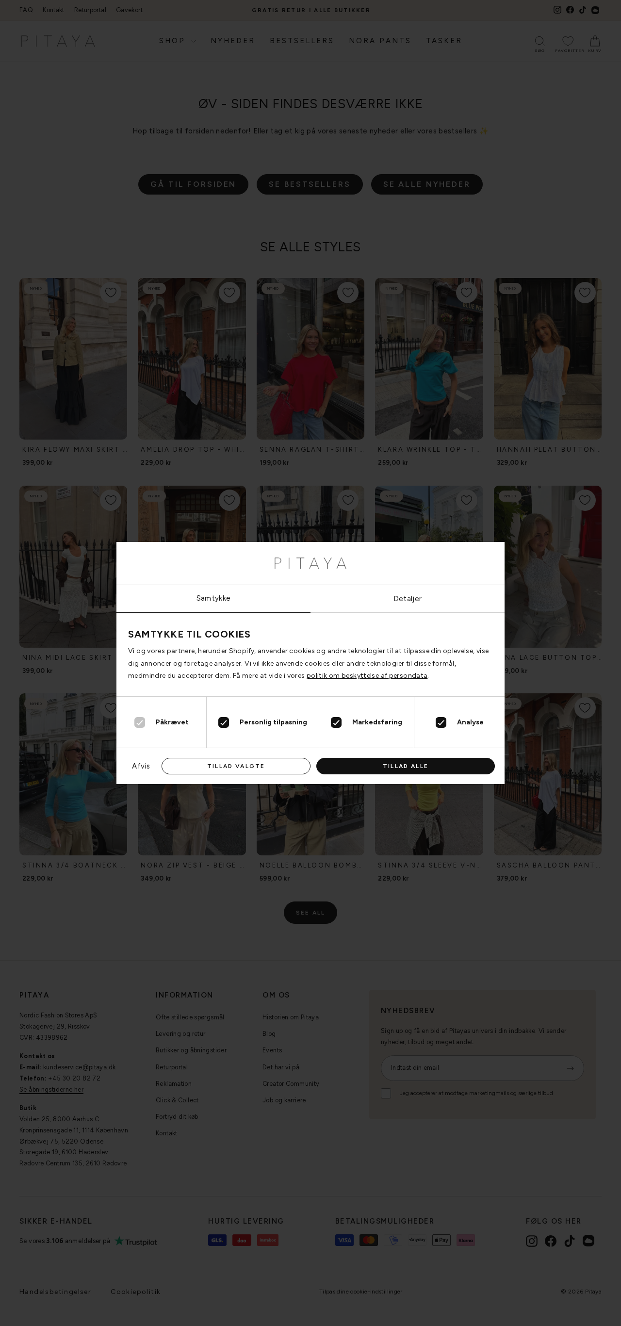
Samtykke (213, 598)
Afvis (141, 766)
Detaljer (407, 598)
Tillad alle (405, 766)
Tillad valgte (236, 766)
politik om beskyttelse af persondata (367, 675)
